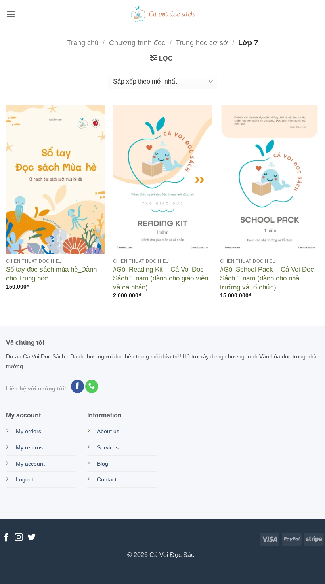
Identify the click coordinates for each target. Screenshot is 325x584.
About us (108, 431)
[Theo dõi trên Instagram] (19, 537)
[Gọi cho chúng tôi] (91, 386)
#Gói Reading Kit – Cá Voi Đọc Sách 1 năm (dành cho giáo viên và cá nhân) (160, 278)
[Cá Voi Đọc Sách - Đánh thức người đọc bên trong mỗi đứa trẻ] (162, 14)
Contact (107, 479)
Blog (102, 463)
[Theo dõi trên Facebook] (77, 386)
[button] (10, 14)
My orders (28, 431)
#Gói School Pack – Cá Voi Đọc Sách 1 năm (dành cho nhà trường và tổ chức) (267, 278)
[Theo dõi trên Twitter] (31, 537)
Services (108, 447)
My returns (29, 447)
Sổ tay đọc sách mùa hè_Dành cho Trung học (51, 273)
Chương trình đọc (137, 42)
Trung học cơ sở (202, 42)
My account (30, 463)
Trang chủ (83, 42)
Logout (24, 479)
